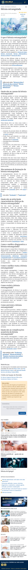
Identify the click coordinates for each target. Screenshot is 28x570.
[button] (25, 2)
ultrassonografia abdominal (10, 256)
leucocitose (23, 236)
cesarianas (15, 139)
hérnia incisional (6, 53)
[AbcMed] (12, 2)
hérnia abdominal (17, 65)
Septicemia (22, 195)
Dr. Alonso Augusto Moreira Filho (10, 377)
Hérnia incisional (15, 354)
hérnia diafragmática (20, 53)
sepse (24, 189)
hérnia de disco (16, 55)
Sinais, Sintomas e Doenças (8, 7)
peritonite (12, 189)
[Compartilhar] (26, 7)
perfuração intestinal (7, 120)
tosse (6, 134)
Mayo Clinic (17, 368)
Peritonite (13, 195)
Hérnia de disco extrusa (10, 84)
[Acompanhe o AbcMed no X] (5, 565)
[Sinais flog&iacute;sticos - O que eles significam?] (5, 539)
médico (25, 252)
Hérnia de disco (18, 82)
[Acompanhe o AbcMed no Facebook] (2, 565)
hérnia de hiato (22, 52)
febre (22, 241)
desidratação (16, 241)
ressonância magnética (20, 257)
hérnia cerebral (5, 55)
